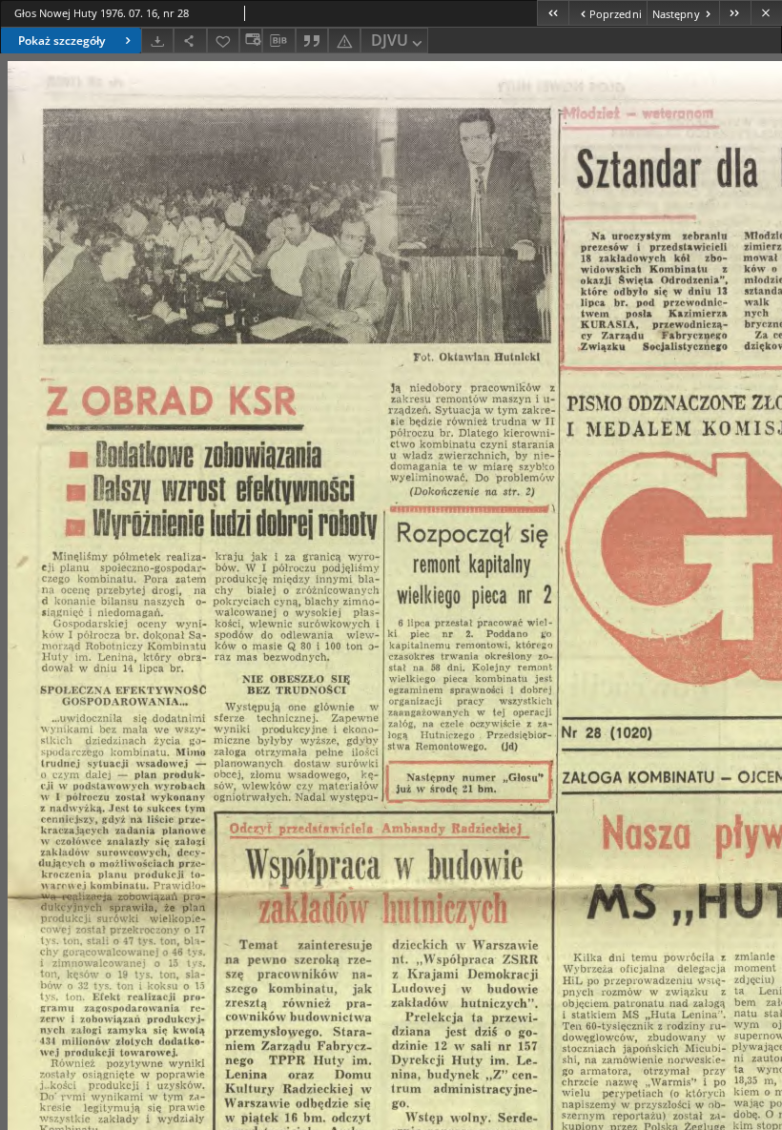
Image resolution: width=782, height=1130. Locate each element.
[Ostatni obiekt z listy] (735, 13)
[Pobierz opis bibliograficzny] (278, 41)
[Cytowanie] (312, 40)
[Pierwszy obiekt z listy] (552, 13)
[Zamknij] (766, 13)
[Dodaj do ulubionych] (223, 40)
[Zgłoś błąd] (344, 40)
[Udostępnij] (190, 40)
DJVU (389, 40)
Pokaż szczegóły (61, 40)
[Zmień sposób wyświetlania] (250, 40)
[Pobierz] (157, 40)
